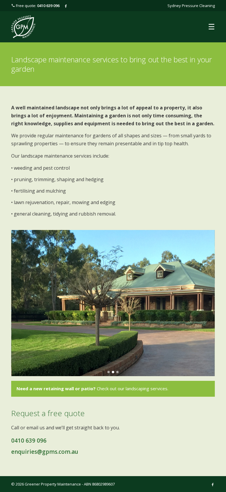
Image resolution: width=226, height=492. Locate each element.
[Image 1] (108, 372)
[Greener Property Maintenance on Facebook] (66, 5)
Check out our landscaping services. (92, 388)
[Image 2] (113, 372)
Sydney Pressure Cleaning (191, 5)
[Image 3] (117, 372)
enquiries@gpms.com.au (44, 452)
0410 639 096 (28, 440)
